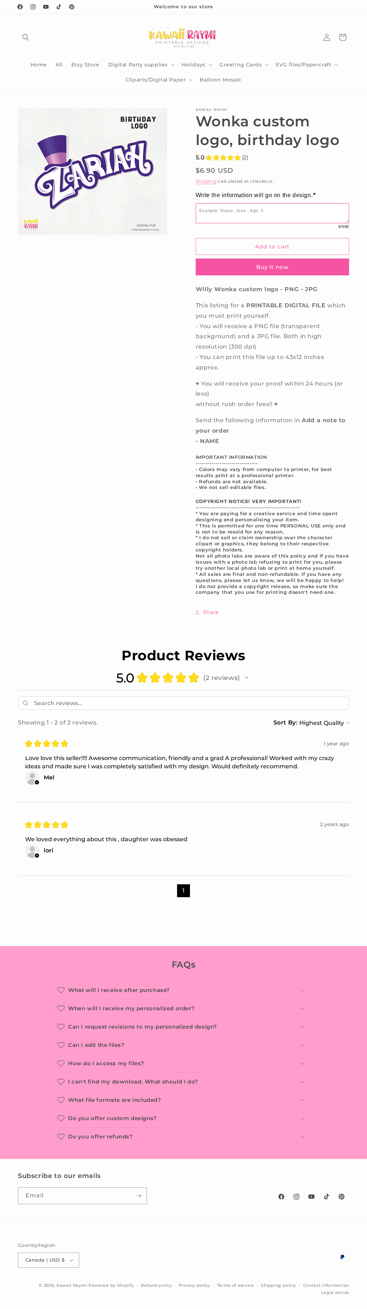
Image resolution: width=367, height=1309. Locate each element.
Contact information (326, 1285)
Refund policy (156, 1285)
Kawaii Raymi (72, 1285)
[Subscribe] (139, 1195)
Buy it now (272, 267)
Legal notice (335, 1292)
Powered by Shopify (111, 1285)
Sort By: (285, 722)
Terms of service (235, 1285)
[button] (26, 37)
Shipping (206, 181)
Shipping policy (278, 1285)
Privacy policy (194, 1285)
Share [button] (211, 612)
